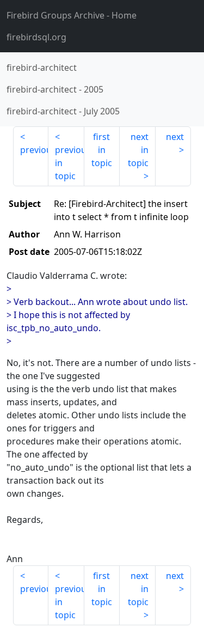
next (175, 137)
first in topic (101, 150)
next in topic (138, 150)
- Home (72, 15)
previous (34, 150)
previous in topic (69, 163)
